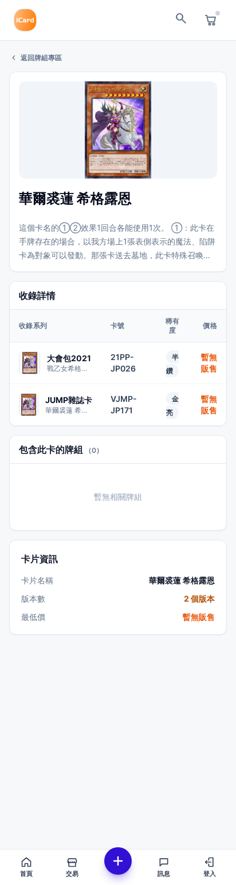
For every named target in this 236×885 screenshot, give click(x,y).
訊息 (164, 874)
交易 (72, 874)
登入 (209, 874)
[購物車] (210, 20)
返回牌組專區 (35, 57)
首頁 (26, 874)
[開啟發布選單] (118, 861)
